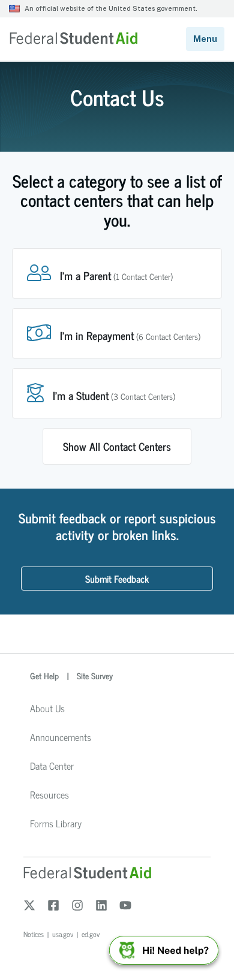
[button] (117, 273)
